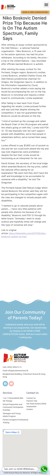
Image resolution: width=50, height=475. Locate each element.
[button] (46, 5)
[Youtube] (11, 383)
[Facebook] (5, 383)
